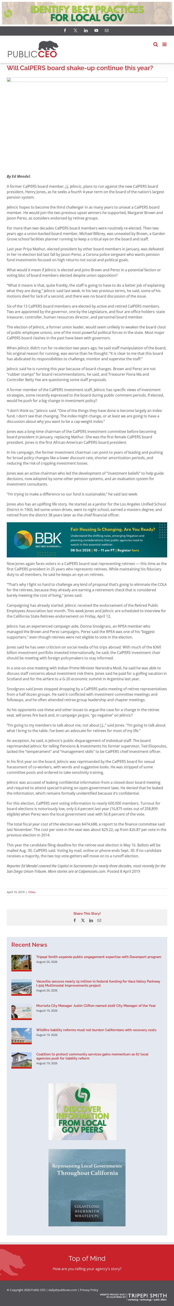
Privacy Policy (89, 1290)
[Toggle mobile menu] (164, 44)
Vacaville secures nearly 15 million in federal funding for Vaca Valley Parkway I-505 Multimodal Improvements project (98, 983)
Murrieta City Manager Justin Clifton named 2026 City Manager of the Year (96, 1006)
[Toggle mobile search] (155, 44)
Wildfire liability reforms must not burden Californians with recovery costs (96, 1030)
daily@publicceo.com (62, 1290)
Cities (32, 892)
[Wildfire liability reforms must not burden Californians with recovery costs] (21, 1036)
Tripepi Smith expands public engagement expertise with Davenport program (98, 957)
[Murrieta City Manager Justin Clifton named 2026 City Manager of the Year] (21, 1012)
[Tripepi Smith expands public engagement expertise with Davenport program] (21, 963)
